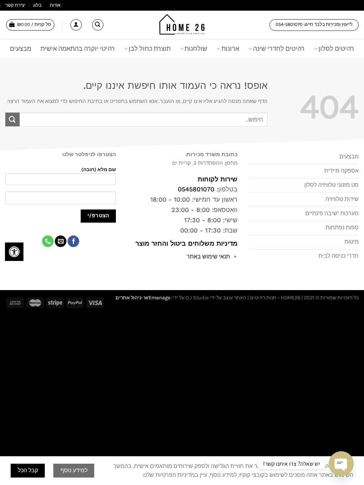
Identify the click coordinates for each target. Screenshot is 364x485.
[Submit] (12, 119)
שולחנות (195, 48)
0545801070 (196, 189)
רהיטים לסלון (336, 48)
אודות (55, 5)
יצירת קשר (15, 5)
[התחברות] (76, 25)
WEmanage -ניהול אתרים (143, 298)
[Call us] (48, 241)
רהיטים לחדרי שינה (279, 48)
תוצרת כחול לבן (150, 48)
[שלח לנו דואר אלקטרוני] (60, 241)
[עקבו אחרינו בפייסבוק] (73, 241)
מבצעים (20, 48)
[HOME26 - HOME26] (182, 25)
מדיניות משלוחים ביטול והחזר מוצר (185, 243)
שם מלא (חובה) (98, 169)
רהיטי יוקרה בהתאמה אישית (78, 48)
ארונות (230, 48)
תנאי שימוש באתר (208, 256)
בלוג (37, 5)
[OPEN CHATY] (341, 463)
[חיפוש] (97, 25)
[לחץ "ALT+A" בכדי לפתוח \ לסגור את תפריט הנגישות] (14, 252)
